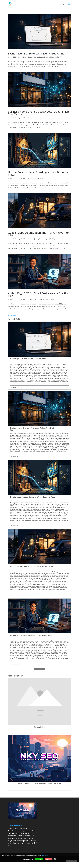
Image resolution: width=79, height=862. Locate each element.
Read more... (15, 387)
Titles (52, 57)
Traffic (57, 57)
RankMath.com (13, 831)
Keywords (31, 178)
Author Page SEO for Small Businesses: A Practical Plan (38, 294)
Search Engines (44, 57)
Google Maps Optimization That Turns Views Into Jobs (38, 234)
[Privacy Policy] (39, 730)
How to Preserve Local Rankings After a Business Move (38, 173)
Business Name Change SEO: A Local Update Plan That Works (38, 113)
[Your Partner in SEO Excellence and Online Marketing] (39, 787)
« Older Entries (13, 316)
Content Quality (33, 57)
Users (61, 57)
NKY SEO (13, 57)
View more (45, 855)
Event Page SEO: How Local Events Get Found (36, 53)
